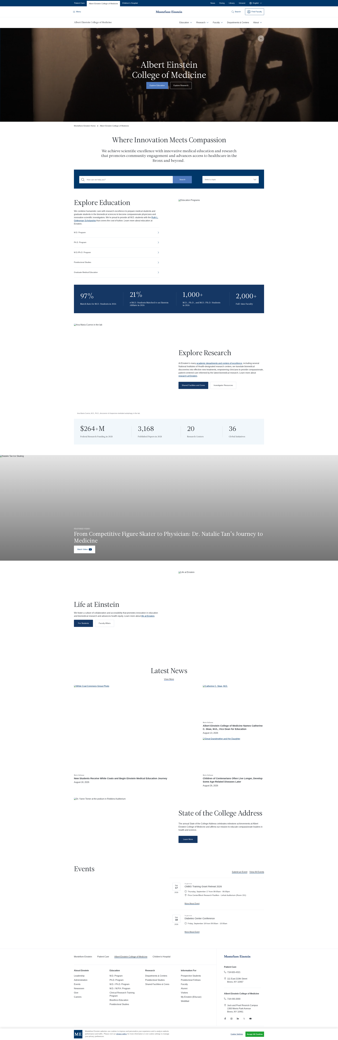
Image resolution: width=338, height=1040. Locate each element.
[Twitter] (244, 1019)
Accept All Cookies (255, 1034)
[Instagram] (231, 1019)
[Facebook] (225, 1019)
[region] (169, 1034)
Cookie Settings (237, 1034)
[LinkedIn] (238, 1019)
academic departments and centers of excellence (219, 363)
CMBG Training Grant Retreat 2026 (203, 886)
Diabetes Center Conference (200, 918)
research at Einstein (188, 376)
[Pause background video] (261, 38)
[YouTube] (250, 1019)
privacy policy (121, 1034)
